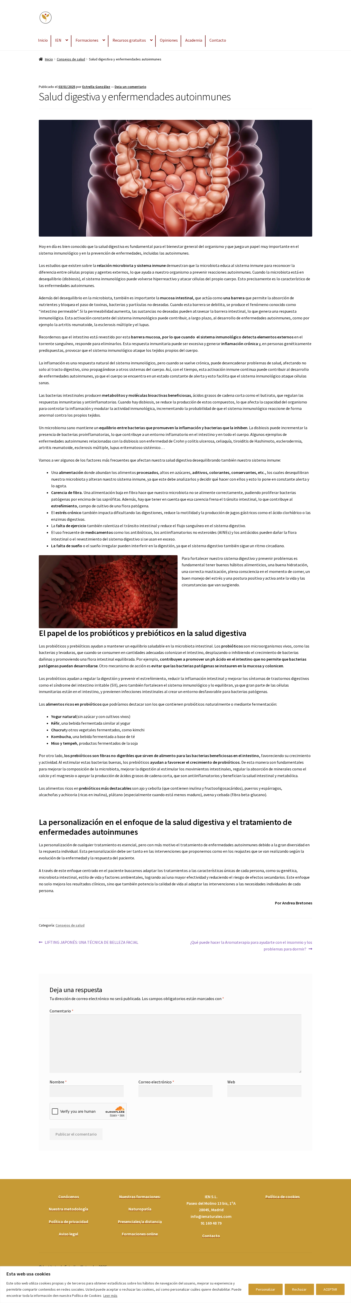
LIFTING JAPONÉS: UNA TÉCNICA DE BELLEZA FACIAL (91, 942)
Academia (193, 40)
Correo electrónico (156, 1081)
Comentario (61, 1010)
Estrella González (96, 86)
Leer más (110, 1295)
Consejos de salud (71, 59)
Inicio (43, 40)
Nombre (58, 1081)
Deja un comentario (130, 86)
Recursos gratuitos (129, 40)
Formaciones (87, 40)
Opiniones (169, 40)
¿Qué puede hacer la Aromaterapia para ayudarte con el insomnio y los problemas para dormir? (251, 945)
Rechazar (299, 1289)
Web (231, 1081)
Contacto (217, 40)
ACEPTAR (330, 1289)
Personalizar (265, 1289)
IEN (58, 40)
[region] (175, 1284)
